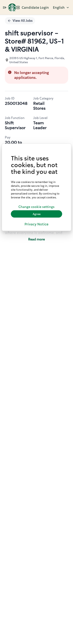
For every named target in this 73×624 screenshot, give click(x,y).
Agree (37, 214)
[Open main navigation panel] (4, 7)
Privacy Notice (36, 224)
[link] (12, 7)
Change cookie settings (36, 206)
